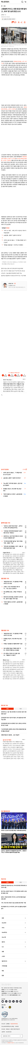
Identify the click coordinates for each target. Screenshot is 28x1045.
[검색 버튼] (22, 1)
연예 (3, 951)
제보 (3, 970)
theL (3, 927)
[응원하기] (15, 283)
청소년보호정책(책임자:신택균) (7, 1026)
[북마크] (25, 22)
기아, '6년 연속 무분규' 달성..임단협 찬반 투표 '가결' (13, 903)
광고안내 (3, 1029)
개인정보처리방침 (14, 1023)
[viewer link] (24, 41)
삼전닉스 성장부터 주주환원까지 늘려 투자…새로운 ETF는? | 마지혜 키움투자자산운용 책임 (14, 851)
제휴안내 (8, 1029)
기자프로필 (4, 966)
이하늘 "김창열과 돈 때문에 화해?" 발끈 (13, 643)
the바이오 (4, 932)
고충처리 (3, 1031)
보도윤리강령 (8, 1031)
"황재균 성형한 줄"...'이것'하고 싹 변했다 (13, 245)
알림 (3, 975)
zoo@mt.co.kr (11, 285)
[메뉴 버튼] (25, 1)
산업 (4, 6)
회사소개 (3, 1023)
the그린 (4, 937)
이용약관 (17, 1026)
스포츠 (3, 956)
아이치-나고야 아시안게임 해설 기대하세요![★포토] (13, 830)
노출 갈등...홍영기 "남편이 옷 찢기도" (13, 235)
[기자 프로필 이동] (5, 285)
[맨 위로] (25, 1039)
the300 (4, 923)
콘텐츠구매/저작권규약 (15, 1029)
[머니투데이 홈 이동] (6, 985)
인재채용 (8, 1023)
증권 (3, 918)
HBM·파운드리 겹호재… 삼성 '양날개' (10, 735)
